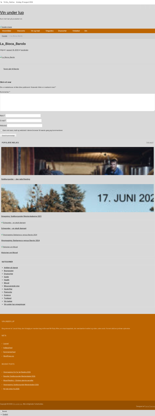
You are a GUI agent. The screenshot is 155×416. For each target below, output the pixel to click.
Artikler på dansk (11, 268)
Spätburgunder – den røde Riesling (15, 179)
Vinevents (21, 31)
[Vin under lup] (6, 27)
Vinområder (6, 31)
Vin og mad (35, 31)
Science (7, 295)
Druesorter (62, 31)
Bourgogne (8, 271)
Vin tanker (8, 301)
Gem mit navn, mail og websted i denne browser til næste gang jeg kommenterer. (33, 130)
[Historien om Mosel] (9, 247)
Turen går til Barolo (11, 69)
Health (6, 280)
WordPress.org (8, 356)
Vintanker (76, 31)
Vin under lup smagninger (14, 304)
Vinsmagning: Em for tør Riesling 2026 (17, 372)
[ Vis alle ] (149, 142)
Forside (4, 36)
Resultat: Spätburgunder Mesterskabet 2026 (19, 376)
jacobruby (24, 50)
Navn (2, 116)
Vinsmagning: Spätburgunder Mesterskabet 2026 (21, 385)
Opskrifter (8, 289)
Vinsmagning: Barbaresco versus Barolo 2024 (20, 240)
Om (85, 31)
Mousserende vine (11, 286)
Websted (3, 126)
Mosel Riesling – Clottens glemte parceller (18, 380)
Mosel (6, 283)
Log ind (6, 343)
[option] (79, 414)
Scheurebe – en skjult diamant (13, 228)
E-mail (3, 121)
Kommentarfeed (9, 352)
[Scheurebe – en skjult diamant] (13, 223)
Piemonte (8, 292)
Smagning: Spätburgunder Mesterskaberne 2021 (21, 216)
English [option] (5, 414)
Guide (6, 277)
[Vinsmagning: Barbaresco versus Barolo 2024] (19, 235)
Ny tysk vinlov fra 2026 (11, 389)
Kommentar (5, 92)
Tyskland (7, 298)
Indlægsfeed (7, 348)
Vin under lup (12, 12)
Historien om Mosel (9, 253)
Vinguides (50, 31)
